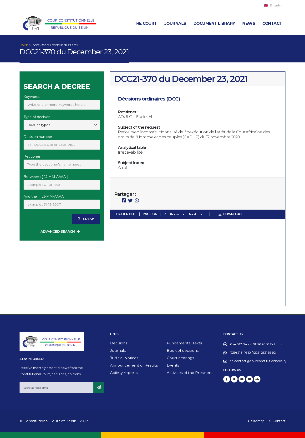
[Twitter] (234, 379)
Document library (214, 23)
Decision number (38, 137)
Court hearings (180, 358)
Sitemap (257, 421)
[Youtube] (242, 379)
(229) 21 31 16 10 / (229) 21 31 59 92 (253, 352)
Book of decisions (182, 350)
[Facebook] (226, 379)
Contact (272, 23)
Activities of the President (190, 372)
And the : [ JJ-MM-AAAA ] (45, 196)
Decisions (118, 343)
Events (173, 365)
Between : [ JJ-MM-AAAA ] (46, 177)
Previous (176, 214)
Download (232, 214)
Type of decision (37, 117)
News (248, 23)
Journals (175, 23)
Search (88, 218)
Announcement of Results (134, 365)
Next (193, 214)
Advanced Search (58, 231)
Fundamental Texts (184, 343)
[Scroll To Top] (297, 432)
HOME (24, 45)
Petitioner (32, 156)
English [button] (274, 5)
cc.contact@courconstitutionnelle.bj (258, 361)
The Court (145, 23)
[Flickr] (249, 379)
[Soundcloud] (257, 379)
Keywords (32, 97)
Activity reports (123, 372)
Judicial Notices (124, 358)
